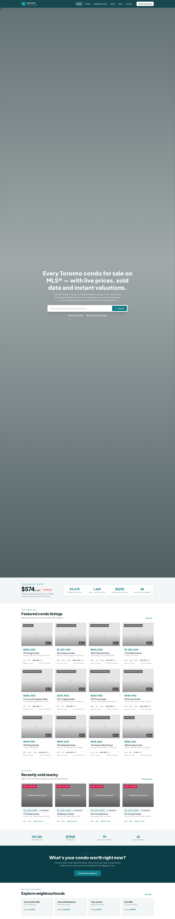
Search (121, 308)
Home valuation (145, 4)
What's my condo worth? (96, 315)
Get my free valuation (87, 873)
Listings (88, 4)
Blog (120, 4)
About (112, 4)
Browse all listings (75, 315)
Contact (129, 4)
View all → (149, 618)
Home (79, 4)
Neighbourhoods (100, 4)
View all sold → (147, 779)
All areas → (149, 894)
